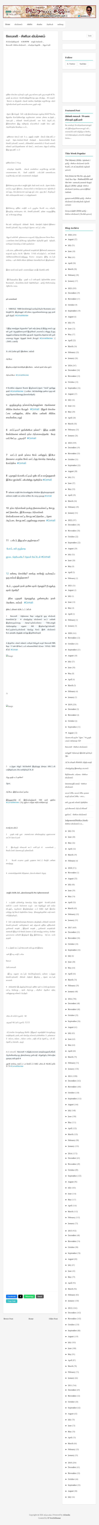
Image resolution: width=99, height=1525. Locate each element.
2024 (70, 365)
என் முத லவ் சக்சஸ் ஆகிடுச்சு (76, 802)
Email (40, 1296)
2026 (70, 235)
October (71, 305)
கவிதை (60, 24)
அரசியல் (50, 24)
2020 (70, 633)
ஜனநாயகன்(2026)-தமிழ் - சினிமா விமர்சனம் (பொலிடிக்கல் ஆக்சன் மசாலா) (78, 201)
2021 (70, 585)
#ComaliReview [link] (21, 315)
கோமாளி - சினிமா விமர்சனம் (25, 36)
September (72, 311)
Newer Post (8, 1319)
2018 (70, 868)
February (71, 275)
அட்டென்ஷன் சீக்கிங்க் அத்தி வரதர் (78, 762)
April (70, 263)
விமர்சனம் (18, 24)
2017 (70, 927)
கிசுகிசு (39, 24)
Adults (29, 24)
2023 (70, 443)
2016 (70, 999)
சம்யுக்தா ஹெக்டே (34, 45)
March (70, 269)
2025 (70, 288)
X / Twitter (71, 64)
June (70, 251)
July (69, 245)
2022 (70, 520)
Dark (89, 36)
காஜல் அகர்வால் (36, 41)
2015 (70, 1076)
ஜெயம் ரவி (46, 45)
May (69, 257)
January (71, 281)
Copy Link (12, 1301)
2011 (70, 1385)
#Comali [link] (48, 496)
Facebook (12, 1296)
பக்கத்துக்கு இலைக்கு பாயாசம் (76, 768)
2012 (70, 1308)
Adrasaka (66, 1515)
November (72, 299)
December (72, 293)
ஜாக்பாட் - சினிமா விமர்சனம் (76, 814)
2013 (70, 1231)
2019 (70, 704)
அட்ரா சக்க (48, 1515)
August (71, 239)
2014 (70, 1153)
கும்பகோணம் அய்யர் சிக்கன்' (76, 808)
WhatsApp (29, 1296)
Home (7, 24)
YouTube (83, 64)
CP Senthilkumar (54, 1518)
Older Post (53, 1319)
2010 (70, 1462)
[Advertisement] (30, 67)
